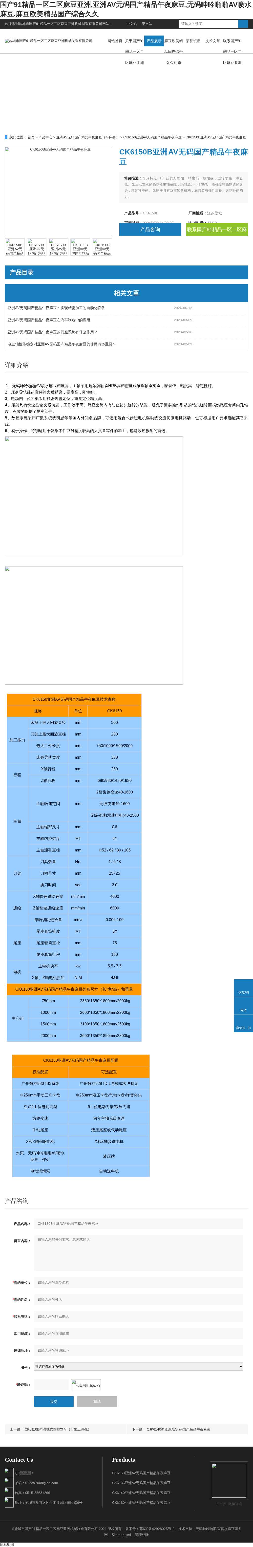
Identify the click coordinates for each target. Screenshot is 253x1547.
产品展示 (154, 41)
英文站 (147, 24)
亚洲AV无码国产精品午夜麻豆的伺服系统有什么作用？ (53, 332)
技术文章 (212, 41)
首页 (31, 137)
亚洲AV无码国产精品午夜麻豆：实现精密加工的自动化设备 (56, 308)
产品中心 (45, 137)
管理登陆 (142, 1535)
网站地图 (7, 1545)
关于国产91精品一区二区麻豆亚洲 (134, 52)
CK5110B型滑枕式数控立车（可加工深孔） (58, 1429)
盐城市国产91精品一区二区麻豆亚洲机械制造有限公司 (60, 24)
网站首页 (114, 41)
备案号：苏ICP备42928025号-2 (150, 1529)
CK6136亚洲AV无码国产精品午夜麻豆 (141, 1483)
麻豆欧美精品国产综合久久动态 (173, 52)
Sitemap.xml (121, 1535)
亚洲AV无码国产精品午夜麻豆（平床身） (87, 137)
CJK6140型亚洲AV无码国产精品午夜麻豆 (178, 1429)
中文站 (131, 24)
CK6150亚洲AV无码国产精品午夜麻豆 (152, 137)
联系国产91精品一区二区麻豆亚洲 (232, 52)
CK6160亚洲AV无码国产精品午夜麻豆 (141, 1503)
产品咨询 (150, 229)
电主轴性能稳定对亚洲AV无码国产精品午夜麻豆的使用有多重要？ (62, 344)
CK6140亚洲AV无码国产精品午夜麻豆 (141, 1493)
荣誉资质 (193, 41)
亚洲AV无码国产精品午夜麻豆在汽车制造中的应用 (49, 320)
